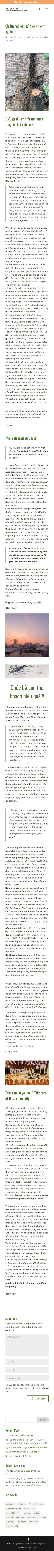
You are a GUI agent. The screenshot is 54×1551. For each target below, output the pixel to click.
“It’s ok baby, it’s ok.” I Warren (20, 1456)
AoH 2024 (10, 1504)
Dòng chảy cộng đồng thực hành (22, 1452)
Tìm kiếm (42, 1420)
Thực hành (33, 1522)
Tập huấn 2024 (37, 37)
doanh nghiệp (29, 1508)
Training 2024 (12, 1526)
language (20, 1517)
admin (12, 37)
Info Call (9, 1517)
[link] (40, 1108)
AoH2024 (22, 1504)
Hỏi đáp (36, 1513)
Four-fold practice (13, 1513)
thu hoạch (22, 1522)
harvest (27, 1513)
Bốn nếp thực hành (36, 1504)
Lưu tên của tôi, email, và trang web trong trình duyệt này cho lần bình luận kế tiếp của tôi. (26, 1388)
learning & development (36, 1517)
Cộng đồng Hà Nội (13, 1508)
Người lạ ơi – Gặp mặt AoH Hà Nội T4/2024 (26, 1447)
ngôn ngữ (10, 1522)
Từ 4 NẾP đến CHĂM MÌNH (19, 1435)
